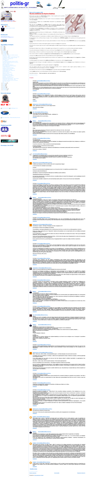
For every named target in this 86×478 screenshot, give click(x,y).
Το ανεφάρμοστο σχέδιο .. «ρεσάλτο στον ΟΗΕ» (10, 57)
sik (33, 153)
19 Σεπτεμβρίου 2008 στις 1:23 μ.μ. (43, 389)
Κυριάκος (34, 416)
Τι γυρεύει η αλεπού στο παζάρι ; (7, 69)
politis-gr (34, 120)
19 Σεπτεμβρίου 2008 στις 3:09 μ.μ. (45, 408)
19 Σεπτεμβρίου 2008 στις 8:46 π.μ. (43, 306)
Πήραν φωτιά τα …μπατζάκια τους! (8, 58)
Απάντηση (35, 90)
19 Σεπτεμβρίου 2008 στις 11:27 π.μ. (44, 373)
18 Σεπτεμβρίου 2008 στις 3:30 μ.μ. (43, 80)
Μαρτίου (4, 87)
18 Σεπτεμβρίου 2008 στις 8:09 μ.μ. (45, 224)
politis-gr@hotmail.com (5, 36)
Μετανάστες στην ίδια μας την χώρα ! (8, 77)
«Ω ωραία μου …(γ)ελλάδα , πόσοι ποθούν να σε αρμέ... (11, 56)
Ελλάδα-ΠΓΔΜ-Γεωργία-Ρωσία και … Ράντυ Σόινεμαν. (11, 78)
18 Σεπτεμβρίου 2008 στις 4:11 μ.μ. (45, 104)
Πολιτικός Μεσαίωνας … (6, 71)
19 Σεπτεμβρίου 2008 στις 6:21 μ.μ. (44, 431)
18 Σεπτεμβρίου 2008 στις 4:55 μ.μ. (44, 120)
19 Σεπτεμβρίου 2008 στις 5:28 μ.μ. (43, 416)
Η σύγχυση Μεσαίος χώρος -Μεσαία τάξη (9, 70)
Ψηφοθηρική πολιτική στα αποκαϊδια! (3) (9, 68)
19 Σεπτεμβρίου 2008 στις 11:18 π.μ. (46, 352)
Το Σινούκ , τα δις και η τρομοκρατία (8, 67)
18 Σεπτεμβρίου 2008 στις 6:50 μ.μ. (44, 197)
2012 (3, 46)
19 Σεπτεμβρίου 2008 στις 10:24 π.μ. (44, 344)
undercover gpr (36, 104)
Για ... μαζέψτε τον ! (5, 60)
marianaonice (35, 267)
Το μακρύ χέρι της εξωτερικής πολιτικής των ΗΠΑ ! (10, 61)
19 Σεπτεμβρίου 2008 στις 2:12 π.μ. (45, 267)
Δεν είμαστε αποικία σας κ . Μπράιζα (8, 75)
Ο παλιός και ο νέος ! (6, 59)
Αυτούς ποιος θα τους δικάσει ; (7, 72)
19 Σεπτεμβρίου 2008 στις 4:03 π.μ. (44, 291)
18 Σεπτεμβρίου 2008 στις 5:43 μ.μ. (40, 153)
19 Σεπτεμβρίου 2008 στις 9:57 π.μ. (44, 324)
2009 (3, 49)
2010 (3, 48)
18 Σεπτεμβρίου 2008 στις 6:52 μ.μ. (43, 217)
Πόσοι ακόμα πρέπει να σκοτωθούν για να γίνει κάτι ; (10, 62)
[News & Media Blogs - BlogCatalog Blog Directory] (10, 117)
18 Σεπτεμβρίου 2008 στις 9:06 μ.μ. (43, 258)
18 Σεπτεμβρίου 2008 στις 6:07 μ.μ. (43, 183)
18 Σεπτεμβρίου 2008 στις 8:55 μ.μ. (43, 243)
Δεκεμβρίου (5, 51)
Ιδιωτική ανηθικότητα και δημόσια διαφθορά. (42, 13)
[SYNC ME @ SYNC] (5, 108)
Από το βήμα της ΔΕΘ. (6, 81)
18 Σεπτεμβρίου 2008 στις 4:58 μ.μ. (43, 138)
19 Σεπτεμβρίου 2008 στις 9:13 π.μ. (41, 314)
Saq (33, 314)
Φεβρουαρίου (5, 88)
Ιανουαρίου (5, 89)
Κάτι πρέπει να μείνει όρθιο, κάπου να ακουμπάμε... (10, 80)
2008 (3, 50)
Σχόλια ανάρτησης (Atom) (38, 475)
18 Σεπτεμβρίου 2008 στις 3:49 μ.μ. (43, 93)
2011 (3, 47)
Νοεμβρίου (4, 52)
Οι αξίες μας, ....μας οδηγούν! (7, 76)
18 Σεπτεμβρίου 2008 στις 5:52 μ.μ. (45, 162)
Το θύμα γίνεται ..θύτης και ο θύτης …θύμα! (9, 79)
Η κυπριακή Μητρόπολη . (6, 66)
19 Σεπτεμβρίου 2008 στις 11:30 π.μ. (44, 382)
